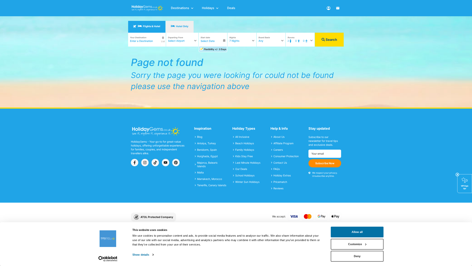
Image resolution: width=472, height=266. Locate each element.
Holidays (208, 8)
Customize (355, 244)
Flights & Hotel (151, 26)
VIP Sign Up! (464, 187)
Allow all (357, 231)
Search (331, 40)
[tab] (146, 27)
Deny (357, 256)
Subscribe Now (324, 163)
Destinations (180, 8)
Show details (140, 254)
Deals (231, 8)
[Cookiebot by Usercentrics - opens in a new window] (108, 259)
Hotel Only (181, 26)
